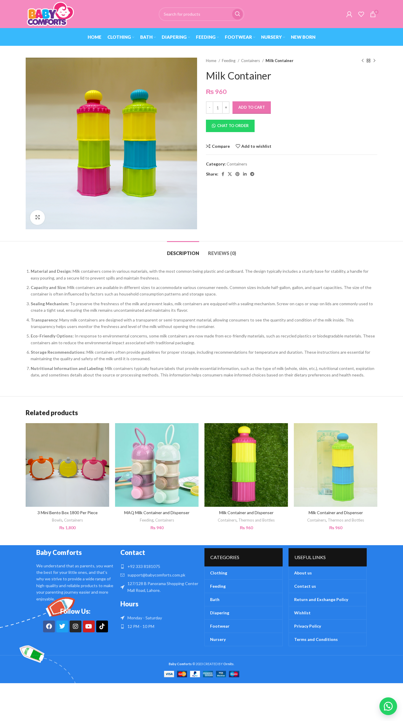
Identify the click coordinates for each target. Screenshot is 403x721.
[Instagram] (75, 626)
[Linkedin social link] (244, 174)
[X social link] (230, 174)
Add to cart (251, 107)
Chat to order (233, 125)
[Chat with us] (388, 706)
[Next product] (374, 61)
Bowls (57, 520)
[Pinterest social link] (237, 174)
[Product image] (67, 465)
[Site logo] (50, 13)
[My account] (349, 14)
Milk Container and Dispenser (246, 512)
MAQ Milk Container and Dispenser (156, 512)
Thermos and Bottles (256, 520)
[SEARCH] (237, 14)
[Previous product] (363, 61)
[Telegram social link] (252, 174)
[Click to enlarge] (37, 217)
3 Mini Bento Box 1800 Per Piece (67, 512)
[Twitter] (62, 626)
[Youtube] (89, 626)
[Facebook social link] (223, 174)
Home (211, 60)
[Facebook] (49, 626)
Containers (251, 60)
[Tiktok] (102, 626)
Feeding (229, 60)
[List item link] (159, 566)
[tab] (183, 250)
